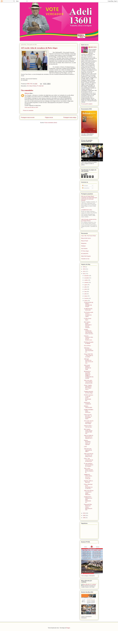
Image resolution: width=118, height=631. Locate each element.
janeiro (86, 300)
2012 (84, 271)
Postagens (85, 185)
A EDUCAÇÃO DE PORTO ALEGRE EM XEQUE (88, 304)
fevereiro (86, 298)
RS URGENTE (84, 253)
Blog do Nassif (84, 240)
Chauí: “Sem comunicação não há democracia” (88, 460)
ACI (28, 86)
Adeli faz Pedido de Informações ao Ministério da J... (88, 437)
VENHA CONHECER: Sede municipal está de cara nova (88, 331)
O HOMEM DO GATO (86, 209)
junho (85, 289)
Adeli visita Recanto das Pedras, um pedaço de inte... (88, 455)
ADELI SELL (93, 47)
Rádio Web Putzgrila (86, 256)
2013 (84, 269)
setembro (86, 282)
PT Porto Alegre (85, 251)
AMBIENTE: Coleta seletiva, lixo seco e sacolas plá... (88, 476)
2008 (84, 517)
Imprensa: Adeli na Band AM (88, 481)
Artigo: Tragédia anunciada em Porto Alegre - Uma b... (88, 387)
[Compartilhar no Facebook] (48, 84)
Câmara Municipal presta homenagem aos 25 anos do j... (88, 486)
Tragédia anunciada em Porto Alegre (88, 392)
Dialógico (83, 246)
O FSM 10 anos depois (87, 319)
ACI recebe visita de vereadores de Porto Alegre (88, 422)
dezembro (86, 275)
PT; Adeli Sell (40, 86)
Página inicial (49, 117)
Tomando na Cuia (85, 258)
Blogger (68, 627)
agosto (86, 284)
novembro (86, 278)
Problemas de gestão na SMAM (88, 343)
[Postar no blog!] (45, 84)
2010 (84, 513)
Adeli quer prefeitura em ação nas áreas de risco (88, 361)
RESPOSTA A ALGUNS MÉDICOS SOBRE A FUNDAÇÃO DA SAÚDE (88, 375)
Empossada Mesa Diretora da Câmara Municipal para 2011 (88, 507)
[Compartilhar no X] (47, 84)
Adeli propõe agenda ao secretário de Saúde (87, 367)
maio (85, 291)
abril (85, 293)
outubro (86, 280)
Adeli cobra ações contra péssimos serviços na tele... (88, 382)
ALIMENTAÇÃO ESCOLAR (88, 309)
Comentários (86, 188)
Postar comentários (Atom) (50, 122)
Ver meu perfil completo (86, 103)
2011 (84, 273)
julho (85, 287)
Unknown (27, 93)
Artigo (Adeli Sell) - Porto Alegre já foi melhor (88, 355)
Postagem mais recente (27, 117)
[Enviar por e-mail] (43, 84)
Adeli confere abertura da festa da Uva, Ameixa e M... (88, 470)
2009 (84, 515)
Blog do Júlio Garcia (86, 238)
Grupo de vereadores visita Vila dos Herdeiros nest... (88, 338)
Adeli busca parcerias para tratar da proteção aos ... (88, 349)
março (85, 296)
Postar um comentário (28, 110)
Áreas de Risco (87, 345)
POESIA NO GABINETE (87, 403)
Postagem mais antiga (69, 117)
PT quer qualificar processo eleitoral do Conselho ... (88, 465)
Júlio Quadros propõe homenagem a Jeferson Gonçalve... (88, 324)
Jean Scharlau (84, 248)
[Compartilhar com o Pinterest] (50, 84)
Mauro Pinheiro (32, 86)
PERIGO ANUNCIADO (88, 407)
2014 (84, 266)
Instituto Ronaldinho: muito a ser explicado (87, 442)
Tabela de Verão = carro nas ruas (88, 426)
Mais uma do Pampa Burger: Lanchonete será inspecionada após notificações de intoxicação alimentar (89, 198)
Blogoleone (83, 243)
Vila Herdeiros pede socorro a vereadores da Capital (88, 314)
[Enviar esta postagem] (41, 83)
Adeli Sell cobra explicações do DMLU (88, 450)
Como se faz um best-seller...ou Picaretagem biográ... (88, 416)
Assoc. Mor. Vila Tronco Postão (88, 235)
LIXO (85, 446)
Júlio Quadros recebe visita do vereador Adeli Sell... (88, 431)
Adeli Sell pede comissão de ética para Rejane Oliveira (88, 220)
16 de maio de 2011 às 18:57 (31, 107)
